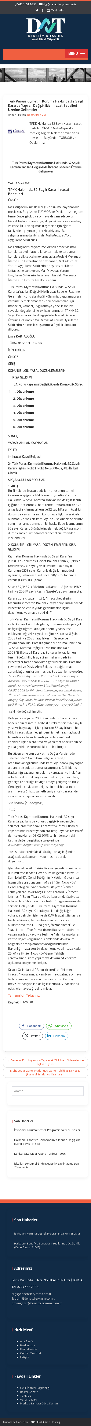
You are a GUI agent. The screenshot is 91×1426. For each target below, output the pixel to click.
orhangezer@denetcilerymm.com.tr (37, 1303)
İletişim (24, 1357)
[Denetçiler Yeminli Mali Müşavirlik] (45, 29)
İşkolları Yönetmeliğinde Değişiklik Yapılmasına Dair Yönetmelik (46, 1165)
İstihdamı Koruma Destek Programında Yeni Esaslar (47, 1130)
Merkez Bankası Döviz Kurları (39, 1403)
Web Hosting (52, 1422)
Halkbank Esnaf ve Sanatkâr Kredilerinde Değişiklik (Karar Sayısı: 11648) (47, 1142)
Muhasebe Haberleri (15, 1422)
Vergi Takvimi (28, 1399)
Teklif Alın (57, 10)
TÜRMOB (25, 1395)
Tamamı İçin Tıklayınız (24, 995)
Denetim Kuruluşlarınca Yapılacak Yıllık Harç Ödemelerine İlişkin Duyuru (45, 1062)
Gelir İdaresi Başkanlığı (35, 1388)
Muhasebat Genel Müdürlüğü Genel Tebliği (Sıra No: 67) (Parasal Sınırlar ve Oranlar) (45, 1072)
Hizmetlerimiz (28, 1349)
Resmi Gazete (29, 1392)
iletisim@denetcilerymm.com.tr (34, 1298)
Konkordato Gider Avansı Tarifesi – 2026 (40, 1154)
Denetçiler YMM (36, 115)
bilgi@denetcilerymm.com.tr (59, 4)
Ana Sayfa (26, 1341)
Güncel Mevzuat (30, 1353)
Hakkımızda (27, 1345)
